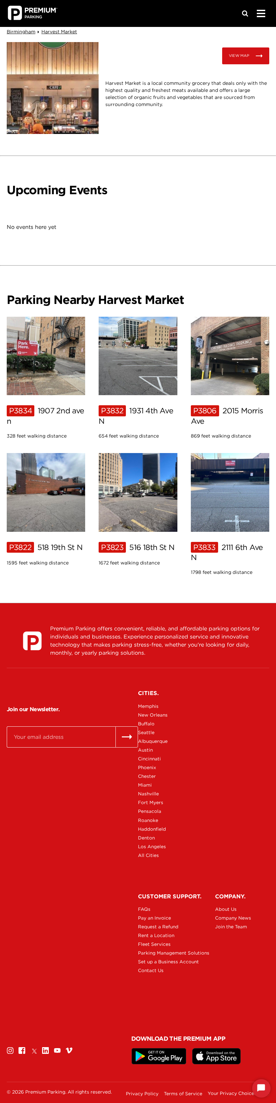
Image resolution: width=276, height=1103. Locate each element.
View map (239, 55)
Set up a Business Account (161, 961)
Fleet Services (154, 944)
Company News (233, 918)
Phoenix (147, 767)
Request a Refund (158, 926)
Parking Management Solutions (161, 953)
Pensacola (149, 811)
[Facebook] (22, 1050)
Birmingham (21, 31)
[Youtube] (57, 1050)
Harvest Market (59, 31)
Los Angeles (152, 846)
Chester (147, 776)
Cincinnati (149, 758)
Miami (145, 785)
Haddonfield (152, 829)
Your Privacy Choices (232, 1093)
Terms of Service (183, 1093)
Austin (145, 750)
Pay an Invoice (154, 918)
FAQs (144, 909)
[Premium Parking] (32, 640)
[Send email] (126, 736)
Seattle (146, 732)
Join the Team (231, 926)
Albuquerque (153, 741)
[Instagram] (10, 1050)
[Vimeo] (69, 1050)
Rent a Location (156, 935)
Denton (146, 837)
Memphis (148, 706)
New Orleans (153, 715)
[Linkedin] (45, 1050)
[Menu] (260, 13)
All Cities (148, 855)
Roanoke (148, 820)
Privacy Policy (142, 1093)
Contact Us (151, 970)
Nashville (148, 793)
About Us (226, 909)
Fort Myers (150, 802)
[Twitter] (33, 1050)
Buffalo (146, 723)
